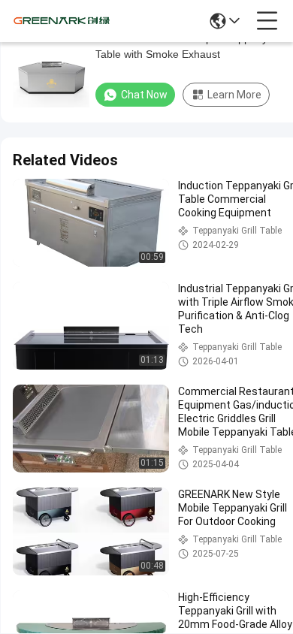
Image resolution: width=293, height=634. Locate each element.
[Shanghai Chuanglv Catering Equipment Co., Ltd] (61, 21)
